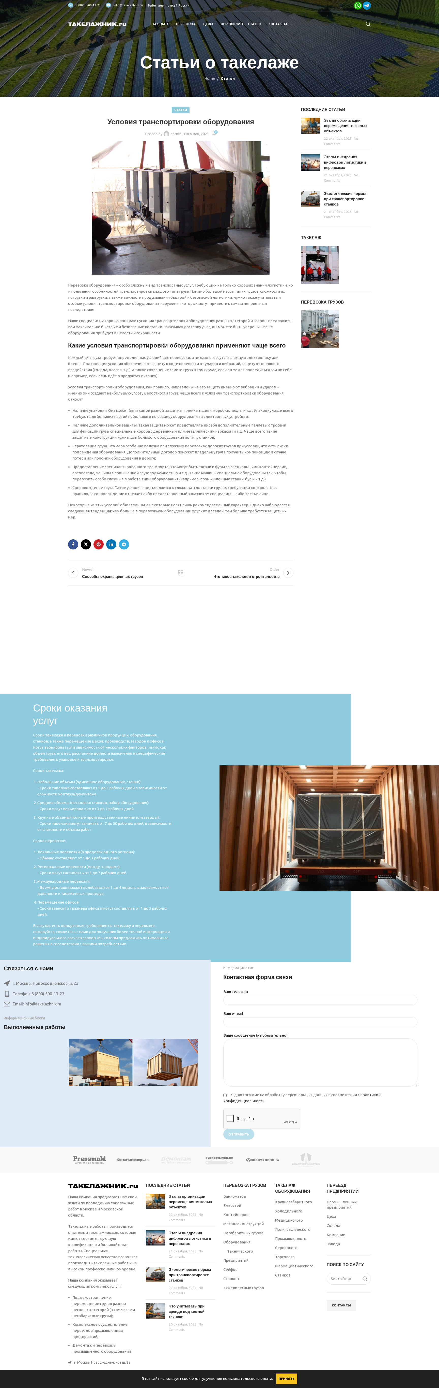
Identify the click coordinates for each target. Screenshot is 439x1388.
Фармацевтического (294, 1266)
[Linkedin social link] (111, 544)
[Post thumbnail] (310, 132)
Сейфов (230, 1269)
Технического (240, 1251)
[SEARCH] (365, 1279)
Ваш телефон (235, 991)
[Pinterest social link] (98, 544)
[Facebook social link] (73, 544)
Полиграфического (292, 1229)
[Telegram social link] (124, 544)
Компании (336, 1235)
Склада (333, 1225)
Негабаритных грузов (243, 1233)
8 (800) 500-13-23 (88, 5)
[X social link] (86, 544)
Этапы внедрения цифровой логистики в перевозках (345, 162)
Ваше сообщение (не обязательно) (255, 1035)
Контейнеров (235, 1214)
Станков (231, 1278)
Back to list (180, 573)
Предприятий (235, 1260)
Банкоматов (234, 1196)
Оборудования (236, 1242)
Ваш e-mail (233, 1013)
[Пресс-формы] (89, 1160)
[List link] (101, 994)
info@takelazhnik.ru (128, 5)
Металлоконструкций (243, 1224)
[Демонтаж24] (176, 1160)
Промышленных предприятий (342, 1204)
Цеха (331, 1216)
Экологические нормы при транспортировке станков (345, 198)
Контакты (341, 1305)
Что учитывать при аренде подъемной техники (187, 1311)
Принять (287, 1378)
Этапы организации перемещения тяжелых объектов (345, 125)
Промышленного (290, 1238)
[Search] (368, 24)
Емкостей (232, 1205)
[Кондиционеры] (132, 1160)
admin (175, 134)
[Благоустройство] (305, 1160)
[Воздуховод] (262, 1160)
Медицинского (289, 1220)
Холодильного (288, 1211)
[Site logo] (97, 24)
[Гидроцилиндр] (219, 1160)
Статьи (228, 78)
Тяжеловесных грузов (243, 1288)
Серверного (286, 1247)
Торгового (285, 1257)
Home (209, 78)
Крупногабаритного (293, 1202)
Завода (333, 1244)
